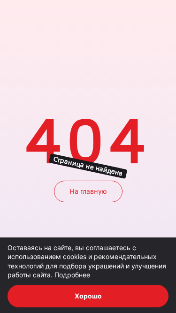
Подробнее (72, 275)
